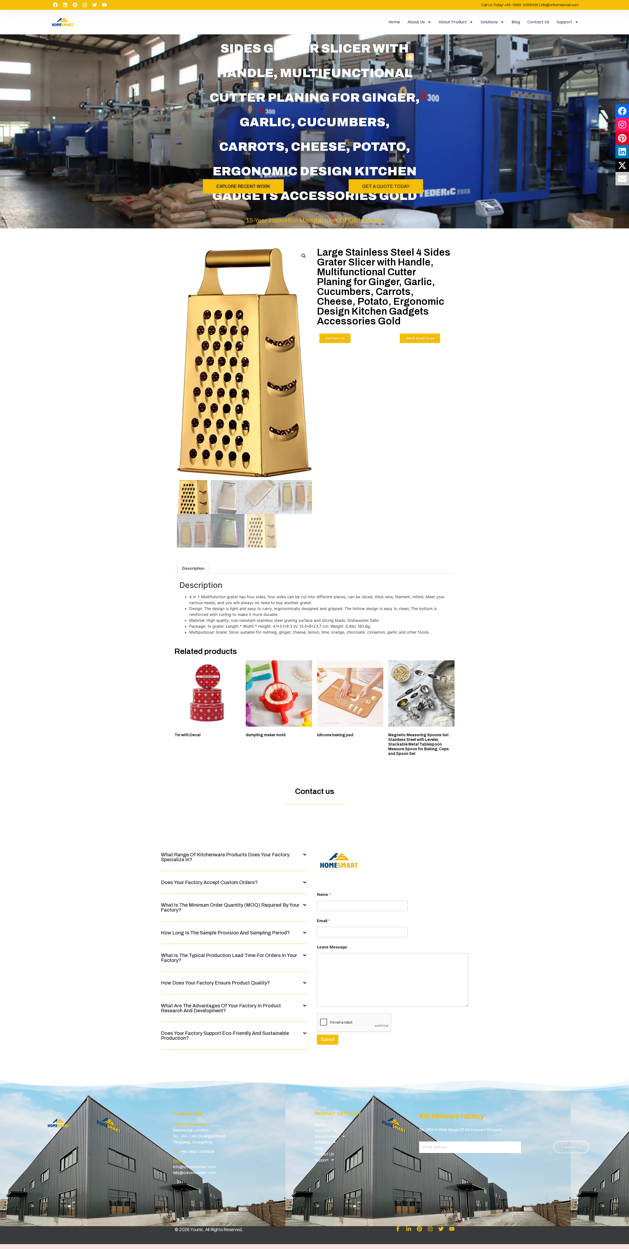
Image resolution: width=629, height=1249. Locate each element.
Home (394, 22)
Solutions (489, 22)
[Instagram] (85, 5)
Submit (328, 1039)
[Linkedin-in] (408, 1229)
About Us (416, 22)
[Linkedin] (65, 5)
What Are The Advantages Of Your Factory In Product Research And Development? (221, 1008)
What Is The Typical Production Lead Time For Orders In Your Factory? (229, 958)
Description (193, 568)
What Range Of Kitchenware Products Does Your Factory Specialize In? (225, 857)
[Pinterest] (75, 5)
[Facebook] (55, 5)
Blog (516, 22)
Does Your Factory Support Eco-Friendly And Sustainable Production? (225, 1035)
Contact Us (538, 22)
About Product (453, 22)
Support (564, 22)
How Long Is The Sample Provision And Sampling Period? (225, 932)
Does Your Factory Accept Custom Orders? (209, 882)
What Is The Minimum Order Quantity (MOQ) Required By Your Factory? (230, 907)
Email (323, 920)
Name (324, 894)
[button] (234, 857)
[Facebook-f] (397, 1229)
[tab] (193, 568)
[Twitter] (95, 5)
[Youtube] (104, 5)
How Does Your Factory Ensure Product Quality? (215, 982)
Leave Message (332, 947)
